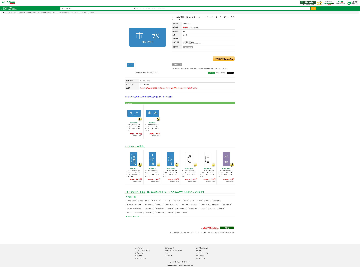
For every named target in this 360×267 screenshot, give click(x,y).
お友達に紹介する (220, 73)
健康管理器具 (160, 212)
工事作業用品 (149, 208)
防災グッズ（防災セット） (134, 212)
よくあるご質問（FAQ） (143, 250)
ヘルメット (167, 201)
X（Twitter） (169, 255)
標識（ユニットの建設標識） (210, 204)
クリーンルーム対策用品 (216, 208)
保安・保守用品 (181, 208)
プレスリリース (201, 258)
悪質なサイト (139, 255)
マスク (207, 201)
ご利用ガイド (139, 248)
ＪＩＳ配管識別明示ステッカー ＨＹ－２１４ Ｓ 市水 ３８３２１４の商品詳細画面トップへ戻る (202, 232)
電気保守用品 (193, 208)
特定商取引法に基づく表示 (173, 250)
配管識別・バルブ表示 (33, 12)
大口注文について (140, 258)
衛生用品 (170, 208)
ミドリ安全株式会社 (202, 248)
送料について (169, 248)
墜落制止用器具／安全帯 (134, 204)
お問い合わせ (139, 253)
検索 (313, 8)
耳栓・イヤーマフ (196, 201)
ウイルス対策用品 (181, 212)
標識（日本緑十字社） (19, 12)
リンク (167, 253)
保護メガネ (177, 201)
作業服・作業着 (144, 201)
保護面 (186, 201)
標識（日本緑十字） (172, 204)
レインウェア (156, 201)
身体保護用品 (149, 204)
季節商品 (170, 212)
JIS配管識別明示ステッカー (48, 12)
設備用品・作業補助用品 (134, 208)
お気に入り (211, 73)
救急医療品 (149, 212)
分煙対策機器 (160, 208)
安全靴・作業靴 (131, 201)
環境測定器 (159, 204)
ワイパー (203, 208)
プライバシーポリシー (203, 253)
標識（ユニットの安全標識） (190, 204)
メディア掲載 (200, 255)
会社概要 (198, 250)
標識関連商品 (227, 204)
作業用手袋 (216, 201)
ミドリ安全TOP (8, 12)
